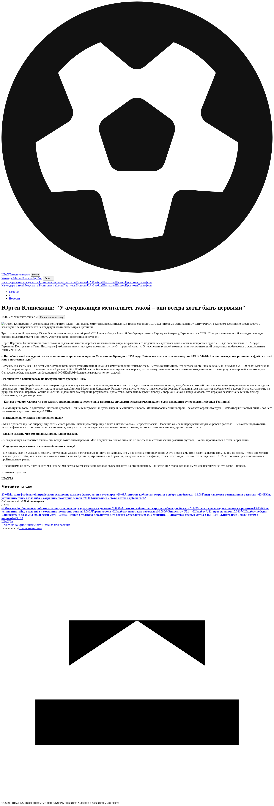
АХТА (7, 521)
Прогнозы (131, 282)
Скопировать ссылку (51, 317)
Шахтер (120, 282)
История (81, 282)
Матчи (17, 278)
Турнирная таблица (51, 282)
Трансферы (145, 282)
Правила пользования (56, 524)
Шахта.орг (108, 282)
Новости (27, 278)
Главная (14, 291)
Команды (7, 278)
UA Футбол (94, 282)
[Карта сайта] (137, 800)
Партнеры (69, 282)
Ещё (48, 278)
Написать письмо (30, 528)
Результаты (32, 282)
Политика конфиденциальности (21, 524)
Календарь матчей (13, 282)
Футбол (37, 278)
